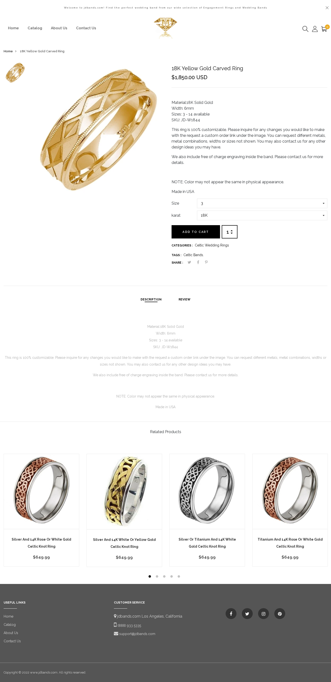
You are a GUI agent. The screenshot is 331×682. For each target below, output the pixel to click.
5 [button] (179, 577)
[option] (15, 74)
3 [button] (165, 577)
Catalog (35, 28)
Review (184, 299)
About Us (59, 28)
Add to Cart (195, 232)
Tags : (176, 255)
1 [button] (150, 577)
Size (175, 203)
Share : (177, 262)
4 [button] (172, 577)
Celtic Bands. (193, 255)
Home (13, 28)
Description (151, 299)
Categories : (182, 245)
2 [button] (157, 577)
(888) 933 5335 (129, 626)
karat (176, 215)
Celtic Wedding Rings (212, 245)
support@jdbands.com (136, 634)
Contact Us (86, 28)
